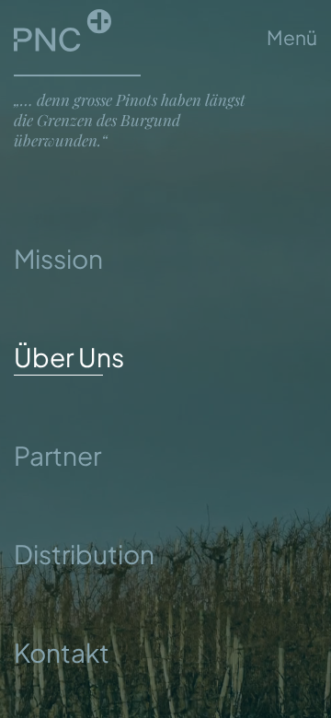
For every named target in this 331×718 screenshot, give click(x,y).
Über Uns (69, 357)
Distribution (84, 554)
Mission (58, 258)
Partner (57, 455)
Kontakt (61, 652)
